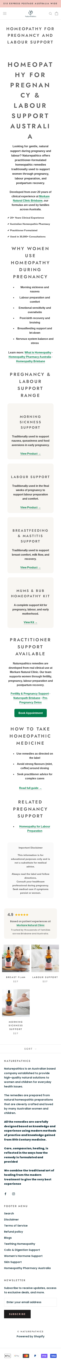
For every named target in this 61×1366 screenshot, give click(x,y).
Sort (29, 1049)
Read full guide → (30, 788)
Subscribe (17, 1314)
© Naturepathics (30, 1331)
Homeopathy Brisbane (30, 361)
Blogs (8, 1238)
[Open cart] (56, 13)
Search (9, 1213)
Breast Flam (16, 977)
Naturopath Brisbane (26, 698)
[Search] (50, 13)
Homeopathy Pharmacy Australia (30, 356)
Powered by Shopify (31, 1336)
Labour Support (45, 977)
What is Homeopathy (38, 352)
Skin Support (13, 1262)
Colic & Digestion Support (22, 1250)
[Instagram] (13, 1193)
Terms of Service (16, 1226)
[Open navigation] (4, 13)
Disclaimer (11, 1219)
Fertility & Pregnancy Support (30, 693)
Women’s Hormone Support (23, 1256)
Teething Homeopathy (19, 1244)
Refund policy (13, 1232)
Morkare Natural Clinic (31, 925)
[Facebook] (5, 1193)
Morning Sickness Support (16, 1025)
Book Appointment (30, 713)
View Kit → (30, 622)
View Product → (30, 453)
